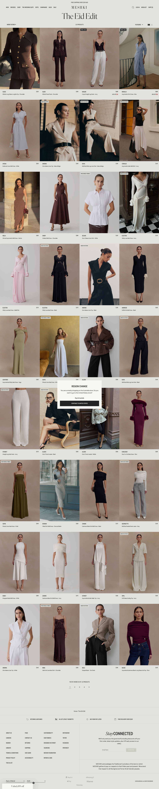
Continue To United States (79, 403)
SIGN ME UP (17, 400)
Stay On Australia (79, 398)
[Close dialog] (31, 378)
